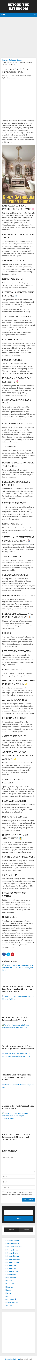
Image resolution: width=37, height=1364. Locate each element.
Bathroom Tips (10, 1268)
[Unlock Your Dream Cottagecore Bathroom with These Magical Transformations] (18, 1122)
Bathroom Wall (10, 1275)
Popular (11, 1230)
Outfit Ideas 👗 (10, 1299)
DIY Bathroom (10, 1278)
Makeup (8, 1293)
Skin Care (8, 1305)
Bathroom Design (24, 75)
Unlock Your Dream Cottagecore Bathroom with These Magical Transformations (16, 1137)
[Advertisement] (18, 36)
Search (18, 1218)
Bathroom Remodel (12, 1259)
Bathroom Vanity (11, 1272)
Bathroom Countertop (13, 1247)
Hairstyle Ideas (10, 1284)
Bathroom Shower (12, 1262)
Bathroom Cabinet (12, 1244)
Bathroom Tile (10, 1265)
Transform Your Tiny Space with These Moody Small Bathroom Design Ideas (16, 1077)
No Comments (9, 78)
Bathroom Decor (11, 1250)
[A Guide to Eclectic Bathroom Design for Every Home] (18, 1094)
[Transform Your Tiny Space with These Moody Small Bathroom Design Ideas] (18, 1063)
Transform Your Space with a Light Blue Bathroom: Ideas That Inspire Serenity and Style (17, 989)
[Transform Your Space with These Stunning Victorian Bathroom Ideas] (18, 1034)
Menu (3, 15)
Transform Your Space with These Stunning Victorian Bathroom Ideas (18, 1047)
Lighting (8, 1290)
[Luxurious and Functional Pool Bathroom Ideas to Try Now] (18, 1005)
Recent (26, 1230)
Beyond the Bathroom (12, 1359)
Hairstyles (9, 1287)
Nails (7, 1296)
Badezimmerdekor (12, 1241)
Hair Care (8, 1281)
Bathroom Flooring (12, 1256)
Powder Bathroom (12, 1302)
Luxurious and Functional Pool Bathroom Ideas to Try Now (16, 1018)
